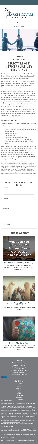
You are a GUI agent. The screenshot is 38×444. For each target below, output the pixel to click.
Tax (19, 390)
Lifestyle (19, 394)
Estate (19, 387)
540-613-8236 (20, 26)
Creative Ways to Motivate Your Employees (19, 304)
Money (19, 392)
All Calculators (19, 399)
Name (6, 188)
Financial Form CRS (7, 400)
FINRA (24, 429)
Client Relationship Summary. (28, 440)
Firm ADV (18, 440)
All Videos (19, 397)
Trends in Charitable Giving (19, 343)
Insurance (19, 388)
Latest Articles (19, 395)
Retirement (19, 383)
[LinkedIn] (17, 22)
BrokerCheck (32, 403)
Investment (19, 385)
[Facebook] (19, 22)
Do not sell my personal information (25, 423)
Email (6, 198)
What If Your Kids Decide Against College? (19, 263)
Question (6, 208)
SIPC (28, 429)
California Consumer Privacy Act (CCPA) (11, 422)
